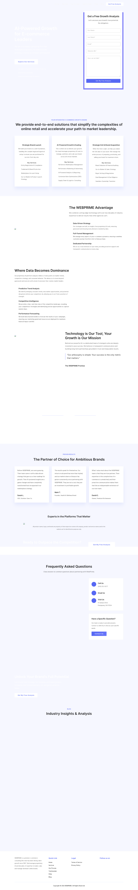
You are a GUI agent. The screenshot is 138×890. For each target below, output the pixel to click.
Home (57, 4)
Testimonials (87, 4)
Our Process (75, 4)
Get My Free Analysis (103, 81)
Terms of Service (76, 862)
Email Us (101, 593)
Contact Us (99, 634)
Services (65, 4)
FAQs (96, 4)
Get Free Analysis (114, 4)
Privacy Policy (75, 865)
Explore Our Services (26, 62)
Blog (102, 4)
